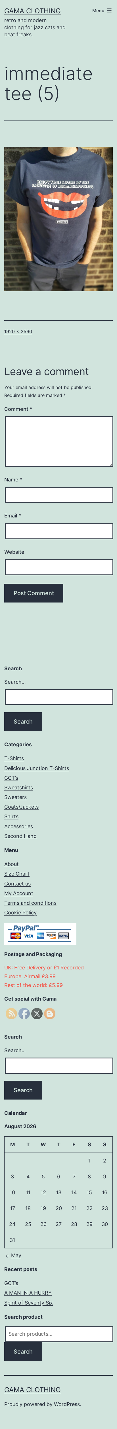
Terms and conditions (30, 903)
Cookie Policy (20, 913)
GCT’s (11, 778)
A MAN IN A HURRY (28, 1293)
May (16, 1255)
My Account (18, 893)
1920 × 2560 (18, 331)
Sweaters (15, 797)
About (11, 864)
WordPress (67, 1404)
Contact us (17, 884)
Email (12, 516)
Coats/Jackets (21, 807)
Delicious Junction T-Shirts (36, 768)
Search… (15, 682)
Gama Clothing (32, 11)
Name (13, 480)
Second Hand (20, 836)
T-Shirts (14, 758)
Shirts (11, 816)
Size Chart (17, 874)
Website (14, 552)
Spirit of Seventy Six (28, 1303)
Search (23, 1351)
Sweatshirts (18, 787)
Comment (18, 409)
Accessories (18, 826)
